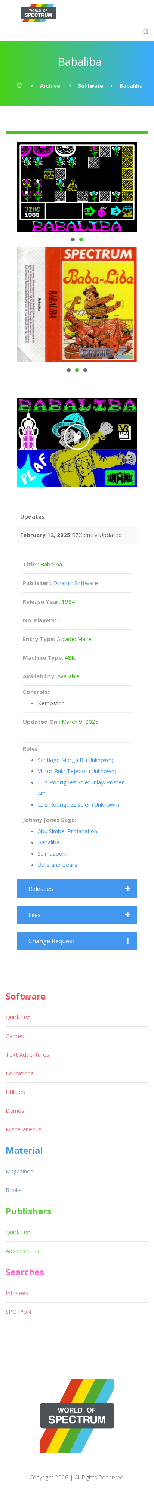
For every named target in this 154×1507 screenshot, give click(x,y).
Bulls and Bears (57, 864)
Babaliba (48, 842)
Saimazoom (52, 853)
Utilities (15, 1091)
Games (15, 1035)
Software (90, 85)
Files (34, 915)
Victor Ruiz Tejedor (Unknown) (77, 771)
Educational (20, 1073)
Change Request (51, 941)
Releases (40, 889)
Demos (15, 1110)
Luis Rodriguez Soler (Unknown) (78, 804)
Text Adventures (27, 1054)
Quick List (18, 1017)
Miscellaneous (23, 1129)
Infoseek (17, 1293)
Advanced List (23, 1250)
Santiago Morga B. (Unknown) (75, 759)
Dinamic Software (75, 583)
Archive (50, 85)
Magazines (19, 1171)
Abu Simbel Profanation (67, 831)
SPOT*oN (18, 1311)
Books (14, 1190)
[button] (145, 31)
